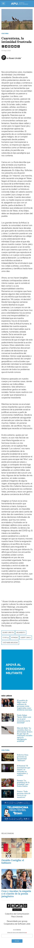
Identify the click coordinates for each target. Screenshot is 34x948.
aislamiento (20, 632)
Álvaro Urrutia (8, 632)
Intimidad (14, 637)
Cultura (4, 33)
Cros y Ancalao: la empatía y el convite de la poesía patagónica (16, 894)
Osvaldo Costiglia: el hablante (12, 861)
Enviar (17, 941)
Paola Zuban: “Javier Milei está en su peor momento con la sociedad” (24, 719)
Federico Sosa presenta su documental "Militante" (22, 757)
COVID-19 (6, 637)
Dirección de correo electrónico (16, 932)
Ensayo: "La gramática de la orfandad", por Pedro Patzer (23, 783)
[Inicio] (19, 3)
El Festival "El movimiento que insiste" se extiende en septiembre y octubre (23, 770)
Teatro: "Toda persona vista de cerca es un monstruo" (23, 794)
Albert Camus (25, 637)
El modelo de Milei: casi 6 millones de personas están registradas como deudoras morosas (24, 705)
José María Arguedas (10, 642)
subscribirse (17, 909)
